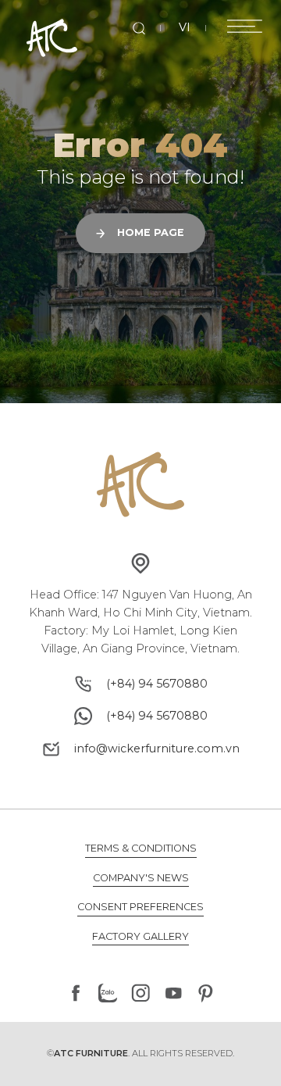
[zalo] (108, 993)
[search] (139, 28)
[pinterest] (205, 993)
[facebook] (75, 993)
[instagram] (140, 993)
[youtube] (173, 993)
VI (184, 27)
